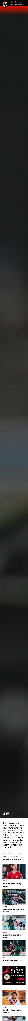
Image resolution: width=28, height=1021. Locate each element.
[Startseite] (5, 3)
